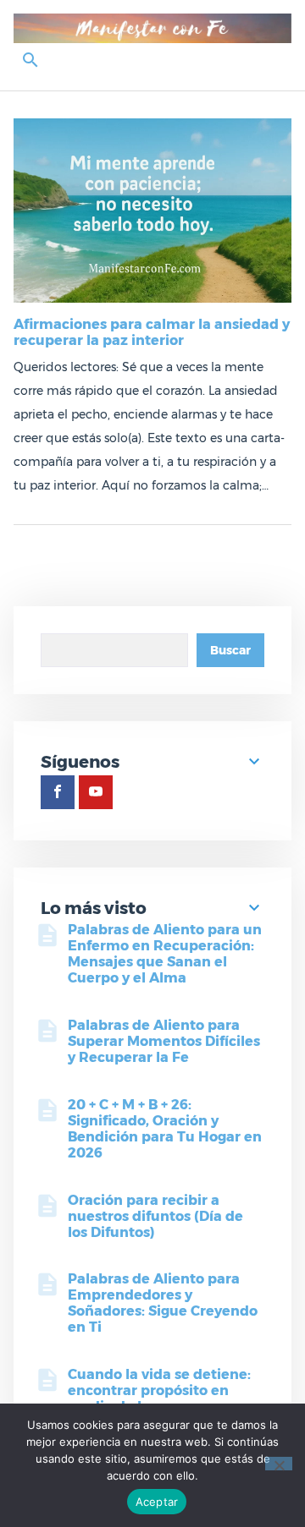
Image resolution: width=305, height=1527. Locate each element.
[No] (278, 1463)
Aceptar (157, 1501)
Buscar (230, 650)
